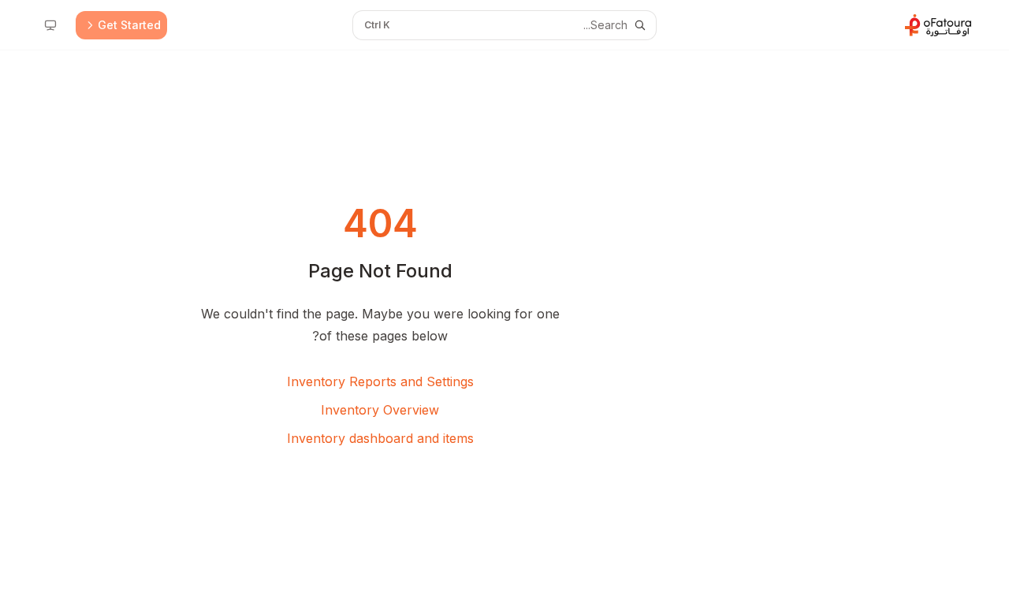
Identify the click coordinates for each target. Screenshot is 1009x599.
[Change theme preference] (50, 25)
